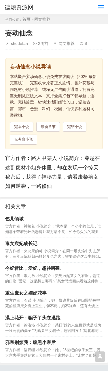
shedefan (19, 43)
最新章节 (48, 127)
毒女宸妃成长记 (21, 243)
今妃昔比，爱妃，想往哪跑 (32, 268)
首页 (26, 19)
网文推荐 (42, 19)
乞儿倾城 (14, 218)
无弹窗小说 (23, 139)
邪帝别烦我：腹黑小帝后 (30, 342)
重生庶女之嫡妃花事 (26, 292)
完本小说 (21, 127)
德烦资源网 (19, 7)
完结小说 (74, 127)
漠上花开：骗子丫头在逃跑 (32, 317)
